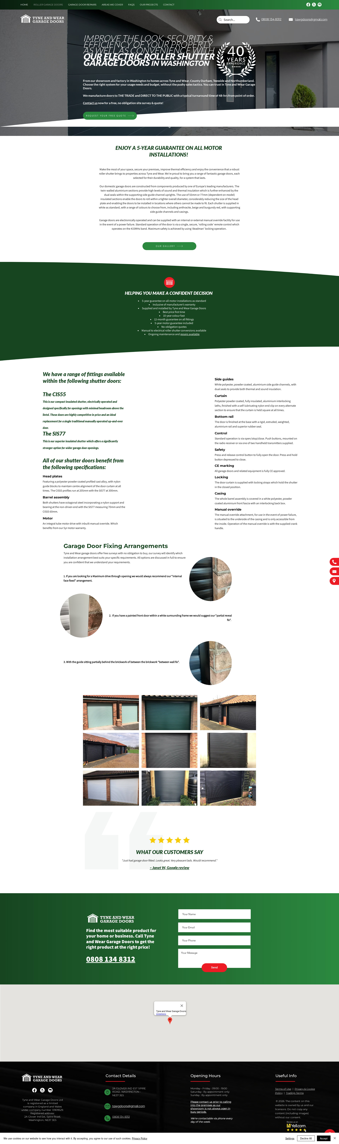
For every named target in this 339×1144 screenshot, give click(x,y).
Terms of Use (283, 1089)
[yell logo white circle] (314, 5)
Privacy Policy (139, 1138)
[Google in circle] (320, 5)
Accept (324, 1138)
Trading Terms (295, 1093)
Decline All (306, 1138)
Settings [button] (289, 1138)
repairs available (190, 334)
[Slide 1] (169, 127)
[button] (111, 712)
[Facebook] (308, 5)
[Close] (335, 1138)
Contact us (90, 103)
